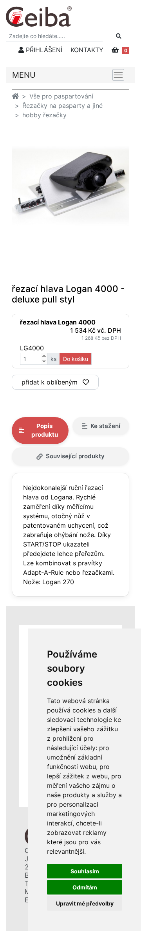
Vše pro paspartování (61, 96)
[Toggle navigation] (118, 74)
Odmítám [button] (84, 887)
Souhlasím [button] (84, 871)
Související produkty (75, 456)
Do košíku (75, 358)
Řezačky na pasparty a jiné (62, 105)
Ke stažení (105, 426)
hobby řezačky (44, 115)
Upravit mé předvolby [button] (85, 903)
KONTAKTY (86, 50)
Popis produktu (44, 430)
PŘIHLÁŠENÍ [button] (43, 50)
